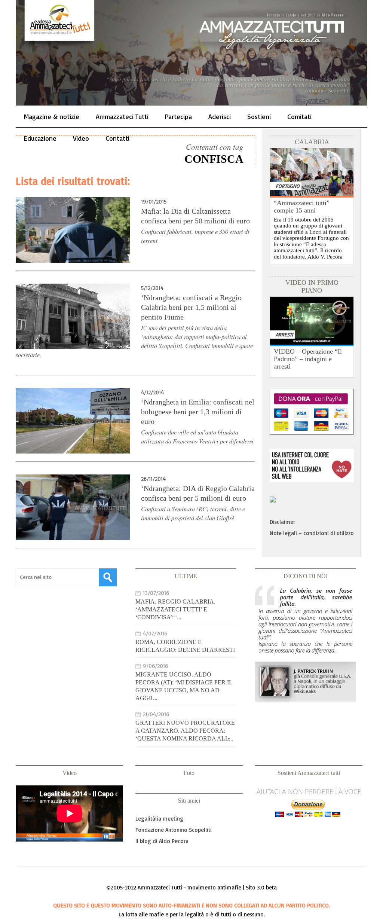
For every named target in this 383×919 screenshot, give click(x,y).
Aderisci (219, 116)
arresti (284, 334)
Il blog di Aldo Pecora (162, 841)
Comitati (299, 116)
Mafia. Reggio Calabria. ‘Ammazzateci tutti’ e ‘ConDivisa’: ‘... (175, 609)
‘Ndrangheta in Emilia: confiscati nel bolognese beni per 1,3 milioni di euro (197, 411)
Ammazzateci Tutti (122, 116)
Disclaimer (282, 521)
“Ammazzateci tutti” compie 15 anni (302, 206)
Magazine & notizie (51, 116)
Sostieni (259, 116)
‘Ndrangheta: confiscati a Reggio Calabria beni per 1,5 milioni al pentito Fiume (191, 307)
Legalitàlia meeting (159, 818)
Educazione (40, 138)
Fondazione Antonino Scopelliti (173, 829)
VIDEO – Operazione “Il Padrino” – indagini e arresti (308, 359)
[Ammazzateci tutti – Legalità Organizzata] (191, 53)
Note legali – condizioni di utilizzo (312, 533)
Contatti (117, 138)
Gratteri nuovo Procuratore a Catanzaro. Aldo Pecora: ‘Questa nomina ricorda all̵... (185, 731)
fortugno (288, 186)
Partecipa (178, 116)
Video (81, 138)
